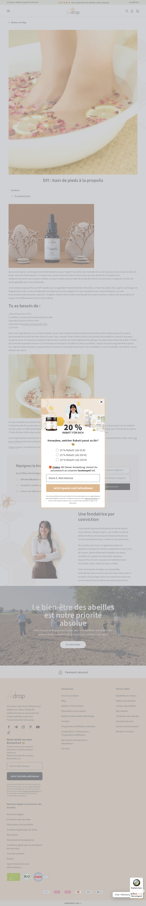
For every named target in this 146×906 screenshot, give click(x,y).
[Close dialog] (101, 402)
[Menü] (141, 879)
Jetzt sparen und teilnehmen (73, 488)
